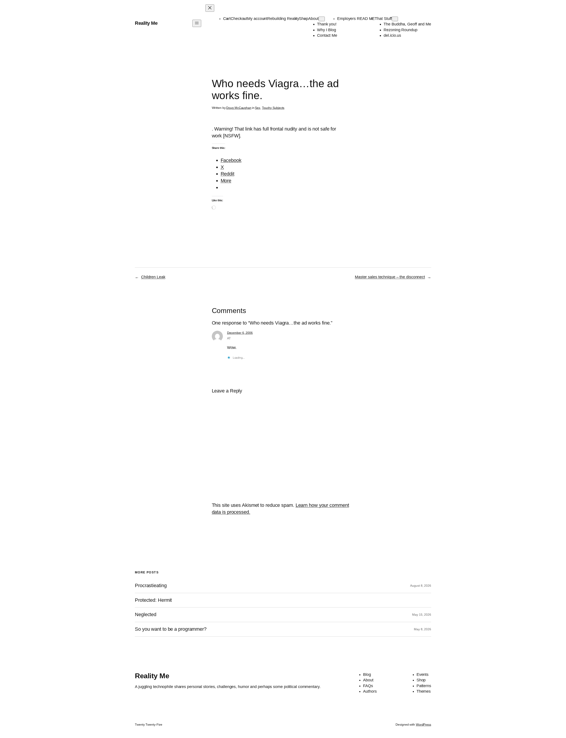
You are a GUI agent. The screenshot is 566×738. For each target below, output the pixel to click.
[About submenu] (322, 19)
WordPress (423, 724)
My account (257, 18)
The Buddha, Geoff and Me (407, 24)
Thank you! (327, 24)
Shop (303, 18)
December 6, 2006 (240, 332)
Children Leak (153, 277)
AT (229, 338)
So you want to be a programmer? (171, 629)
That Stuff (383, 18)
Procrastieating (151, 585)
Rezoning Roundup (400, 30)
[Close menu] (209, 8)
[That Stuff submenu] (395, 19)
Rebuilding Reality (283, 18)
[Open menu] (196, 23)
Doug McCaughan (238, 108)
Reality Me (146, 23)
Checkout (239, 18)
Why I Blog (326, 30)
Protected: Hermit (153, 600)
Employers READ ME (356, 18)
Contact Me (327, 35)
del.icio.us (392, 35)
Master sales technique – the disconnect (390, 277)
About (313, 18)
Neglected (145, 614)
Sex (257, 108)
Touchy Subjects (273, 108)
